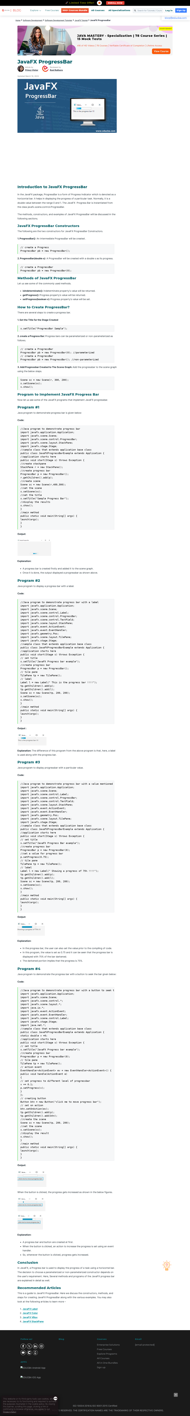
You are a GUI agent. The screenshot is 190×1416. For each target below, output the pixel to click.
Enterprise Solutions (108, 1344)
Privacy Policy (9, 1411)
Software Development (32, 20)
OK (55, 1398)
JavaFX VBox (30, 1317)
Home (18, 20)
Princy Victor (31, 70)
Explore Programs (107, 1354)
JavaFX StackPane (33, 1321)
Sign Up (181, 10)
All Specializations (119, 10)
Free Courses (52, 10)
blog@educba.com (176, 17)
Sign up (101, 1367)
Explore (34, 10)
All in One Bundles (107, 1363)
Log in (169, 10)
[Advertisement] (147, 97)
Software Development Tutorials (58, 20)
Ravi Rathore (56, 70)
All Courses (98, 10)
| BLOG (15, 10)
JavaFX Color (30, 1313)
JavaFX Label (30, 1309)
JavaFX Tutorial (81, 20)
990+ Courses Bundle (75, 10)
